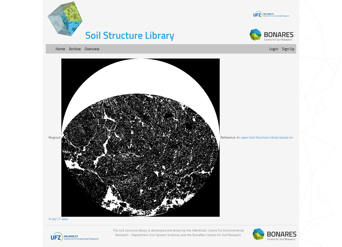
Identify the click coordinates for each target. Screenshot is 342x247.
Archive (75, 49)
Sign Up (288, 49)
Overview (92, 49)
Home (60, 49)
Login (273, 49)
